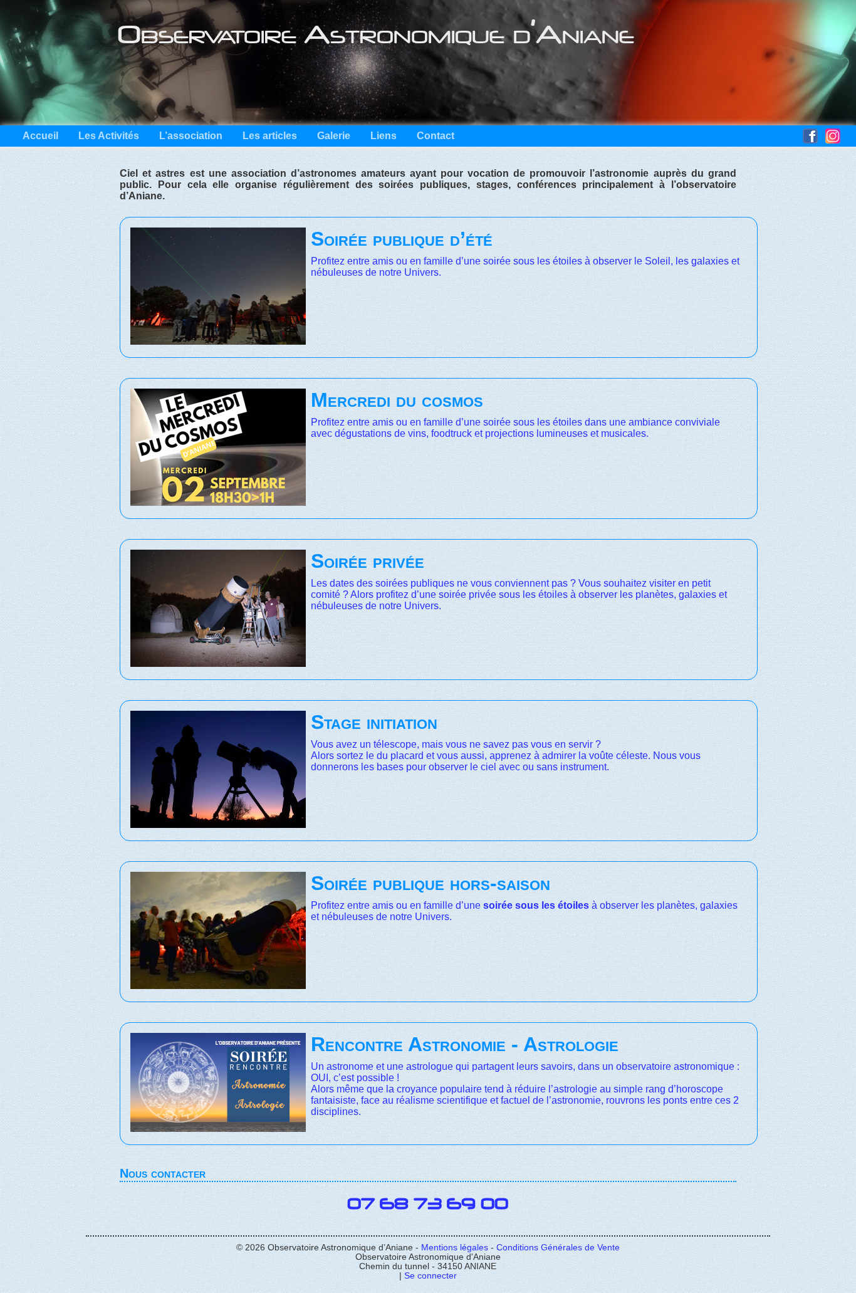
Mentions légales (454, 1247)
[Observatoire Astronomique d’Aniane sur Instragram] (832, 140)
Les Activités (108, 135)
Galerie (333, 135)
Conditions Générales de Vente (558, 1247)
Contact (435, 135)
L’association (190, 135)
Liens (383, 135)
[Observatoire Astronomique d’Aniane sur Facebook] (810, 140)
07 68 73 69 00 (427, 1204)
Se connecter (430, 1275)
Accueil (40, 135)
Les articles (270, 135)
